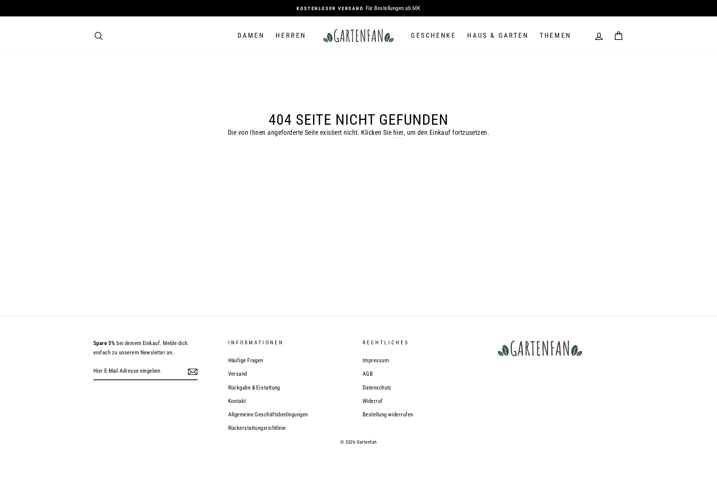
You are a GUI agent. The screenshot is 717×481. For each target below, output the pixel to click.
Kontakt (237, 401)
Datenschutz (377, 387)
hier (398, 132)
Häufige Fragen (245, 360)
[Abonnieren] (193, 371)
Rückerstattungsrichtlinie (257, 428)
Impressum (376, 360)
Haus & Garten (497, 35)
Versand (237, 373)
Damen (251, 35)
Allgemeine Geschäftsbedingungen (268, 414)
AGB (368, 373)
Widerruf (373, 401)
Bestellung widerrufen (388, 414)
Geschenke (433, 35)
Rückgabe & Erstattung (254, 387)
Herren (291, 35)
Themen (555, 35)
